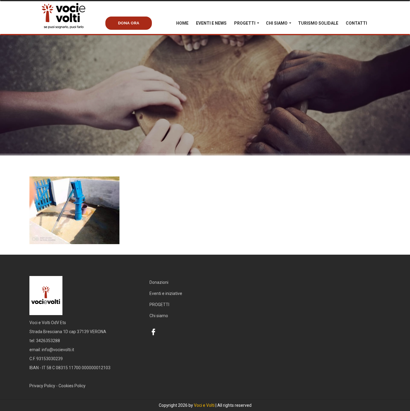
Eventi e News (211, 23)
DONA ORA (128, 23)
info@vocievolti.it (58, 349)
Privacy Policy (42, 385)
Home (182, 23)
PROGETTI (244, 23)
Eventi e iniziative (165, 293)
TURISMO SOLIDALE (318, 23)
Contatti (356, 23)
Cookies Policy (72, 385)
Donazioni (158, 282)
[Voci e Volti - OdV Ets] (74, 22)
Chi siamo (277, 23)
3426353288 (48, 340)
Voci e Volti (204, 405)
